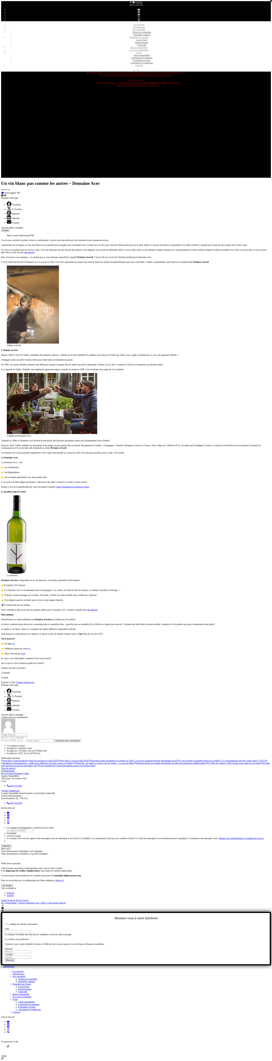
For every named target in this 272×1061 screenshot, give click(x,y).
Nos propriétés (138, 30)
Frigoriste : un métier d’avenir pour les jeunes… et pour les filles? (105, 763)
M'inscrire (10, 960)
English (138, 2)
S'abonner (6, 846)
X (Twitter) (17, 209)
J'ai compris (7, 885)
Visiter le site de (14, 900)
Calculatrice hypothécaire (141, 63)
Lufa (23, 653)
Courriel (15, 223)
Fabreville (141, 45)
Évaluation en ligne (141, 60)
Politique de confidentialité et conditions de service (241, 838)
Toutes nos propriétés (141, 32)
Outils (139, 53)
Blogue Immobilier (138, 47)
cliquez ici (59, 880)
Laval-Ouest (141, 40)
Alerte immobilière (141, 55)
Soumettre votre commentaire (67, 741)
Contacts (139, 65)
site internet (29, 252)
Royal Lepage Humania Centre (15, 773)
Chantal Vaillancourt (25, 682)
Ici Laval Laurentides (138, 50)
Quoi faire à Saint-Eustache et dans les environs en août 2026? (30, 760)
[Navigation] (131, 2)
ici (14, 643)
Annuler (5, 230)
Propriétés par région (139, 37)
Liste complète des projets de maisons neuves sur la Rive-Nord (67, 766)
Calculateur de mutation (141, 58)
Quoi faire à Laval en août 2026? (74, 760)
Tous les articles (8, 768)
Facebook (16, 204)
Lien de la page (14, 836)
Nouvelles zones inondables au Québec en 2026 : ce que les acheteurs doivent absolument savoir (134, 760)
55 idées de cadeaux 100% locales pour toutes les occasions (234, 763)
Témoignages (139, 27)
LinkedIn (15, 218)
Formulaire (12, 833)
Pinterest (15, 214)
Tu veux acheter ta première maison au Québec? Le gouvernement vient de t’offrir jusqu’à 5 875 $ (222, 760)
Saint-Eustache (141, 42)
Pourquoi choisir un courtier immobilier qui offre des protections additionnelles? (171, 763)
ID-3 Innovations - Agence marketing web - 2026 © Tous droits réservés (33, 903)
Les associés (138, 24)
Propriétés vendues (141, 35)
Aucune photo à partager (12, 227)
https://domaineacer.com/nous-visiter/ (72, 487)
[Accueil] (133, 2)
